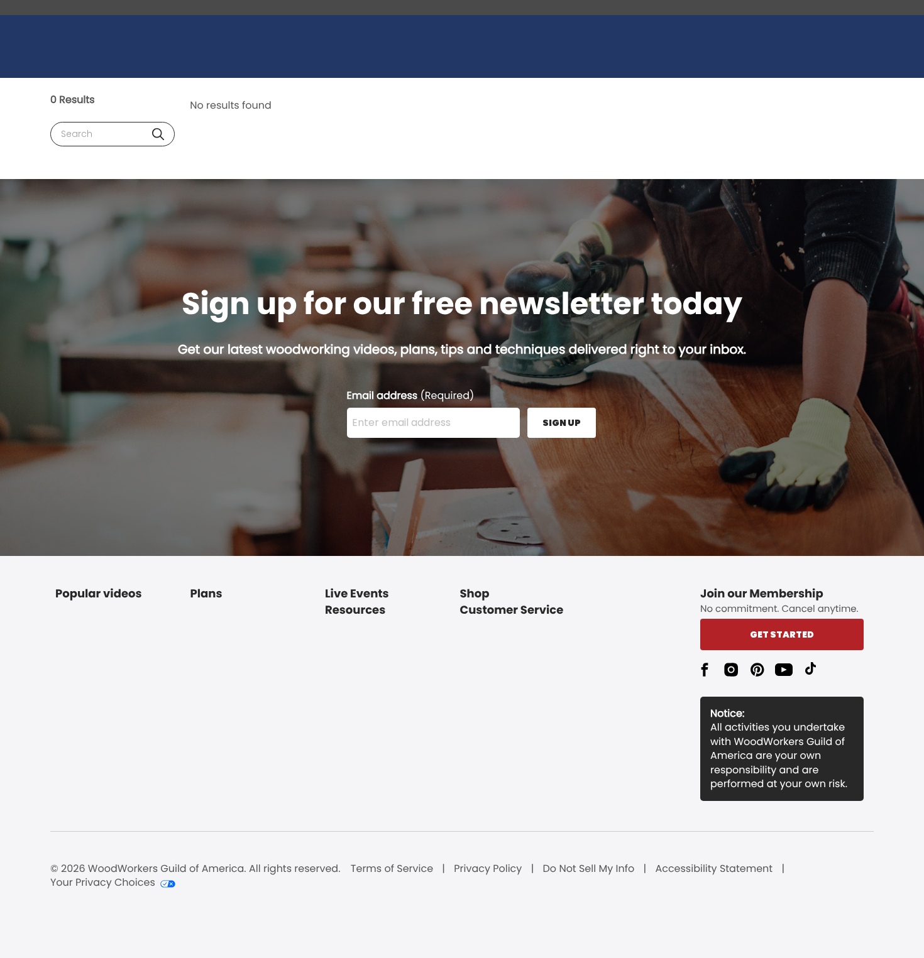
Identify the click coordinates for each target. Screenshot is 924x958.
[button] (158, 134)
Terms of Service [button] (392, 869)
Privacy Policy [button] (488, 869)
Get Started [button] (782, 634)
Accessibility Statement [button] (714, 869)
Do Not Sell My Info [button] (589, 869)
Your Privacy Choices (102, 883)
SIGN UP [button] (561, 422)
